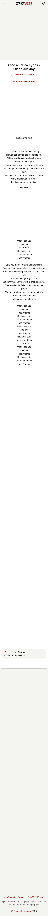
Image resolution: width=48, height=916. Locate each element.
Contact (21, 897)
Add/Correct (9, 897)
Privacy (40, 897)
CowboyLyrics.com (22, 911)
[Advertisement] (24, 32)
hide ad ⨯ (24, 188)
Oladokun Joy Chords (24, 82)
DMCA (31, 897)
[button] (3, 3)
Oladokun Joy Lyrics (24, 75)
